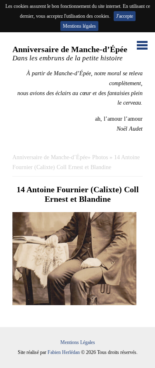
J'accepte (124, 16)
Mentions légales (79, 26)
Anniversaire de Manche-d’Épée (50, 157)
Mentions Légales (77, 342)
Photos (100, 157)
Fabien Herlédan (64, 352)
